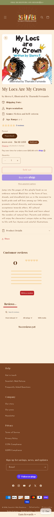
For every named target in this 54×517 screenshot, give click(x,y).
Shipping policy (27, 511)
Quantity (5, 155)
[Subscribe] (45, 467)
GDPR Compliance (13, 450)
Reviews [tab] (10, 304)
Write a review (27, 293)
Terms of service (12, 511)
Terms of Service (12, 432)
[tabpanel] (27, 333)
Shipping (5, 146)
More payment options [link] (27, 184)
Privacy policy (47, 507)
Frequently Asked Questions (18, 387)
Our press (9, 410)
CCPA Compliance (13, 444)
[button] (27, 514)
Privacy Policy (11, 438)
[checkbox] (42, 318)
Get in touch (10, 375)
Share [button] (7, 239)
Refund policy (34, 507)
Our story (9, 404)
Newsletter (10, 416)
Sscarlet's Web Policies (15, 381)
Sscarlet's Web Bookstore (17, 507)
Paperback (11, 136)
